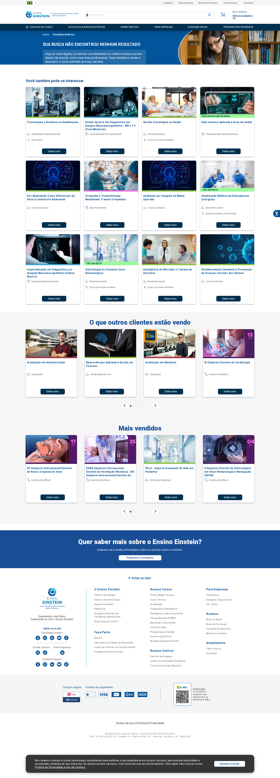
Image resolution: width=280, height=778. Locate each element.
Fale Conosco (230, 3)
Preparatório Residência (163, 609)
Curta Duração (158, 627)
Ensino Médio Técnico (162, 595)
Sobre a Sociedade (105, 595)
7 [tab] (148, 406)
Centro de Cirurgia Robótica (165, 665)
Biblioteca (99, 609)
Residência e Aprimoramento (166, 613)
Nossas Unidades (104, 604)
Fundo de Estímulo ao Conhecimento (114, 647)
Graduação (156, 604)
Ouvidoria (248, 3)
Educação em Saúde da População (113, 642)
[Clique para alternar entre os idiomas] (32, 2)
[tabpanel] (51, 363)
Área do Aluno (186, 3)
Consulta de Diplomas (218, 628)
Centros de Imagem (161, 656)
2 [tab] (133, 406)
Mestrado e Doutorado (162, 622)
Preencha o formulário (140, 557)
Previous (124, 405)
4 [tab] (139, 406)
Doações (168, 3)
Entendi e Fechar (229, 763)
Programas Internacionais (108, 651)
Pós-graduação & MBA (162, 618)
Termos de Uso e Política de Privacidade (140, 723)
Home (46, 34)
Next (155, 405)
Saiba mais (54, 151)
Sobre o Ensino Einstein (107, 599)
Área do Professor (208, 3)
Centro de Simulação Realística (167, 661)
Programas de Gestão (162, 632)
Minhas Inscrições (216, 633)
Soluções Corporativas (219, 599)
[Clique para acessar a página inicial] (52, 18)
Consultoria (212, 595)
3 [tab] (136, 406)
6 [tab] (145, 406)
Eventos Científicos (161, 636)
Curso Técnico (158, 599)
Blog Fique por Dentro (106, 621)
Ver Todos (212, 604)
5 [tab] (142, 406)
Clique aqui (199, 688)
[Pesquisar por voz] (87, 15)
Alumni (98, 638)
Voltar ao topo (141, 577)
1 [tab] (130, 406)
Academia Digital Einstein (164, 641)
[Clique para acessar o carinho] (223, 15)
